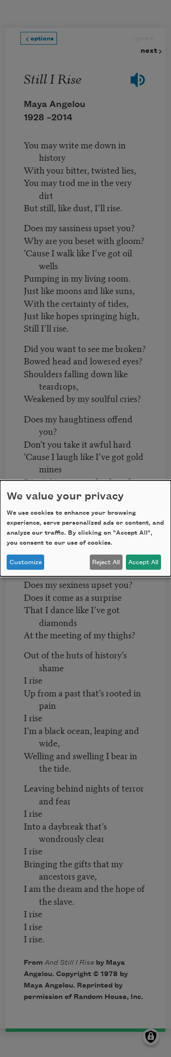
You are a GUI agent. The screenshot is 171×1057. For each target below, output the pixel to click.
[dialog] (85, 528)
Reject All (106, 562)
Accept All (143, 562)
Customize (26, 562)
